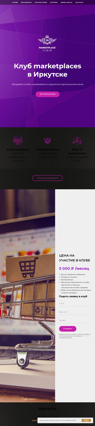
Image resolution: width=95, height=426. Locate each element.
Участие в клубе (41, 2)
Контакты (79, 2)
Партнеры (54, 2)
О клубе (15, 2)
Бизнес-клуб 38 (66, 2)
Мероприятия (26, 2)
